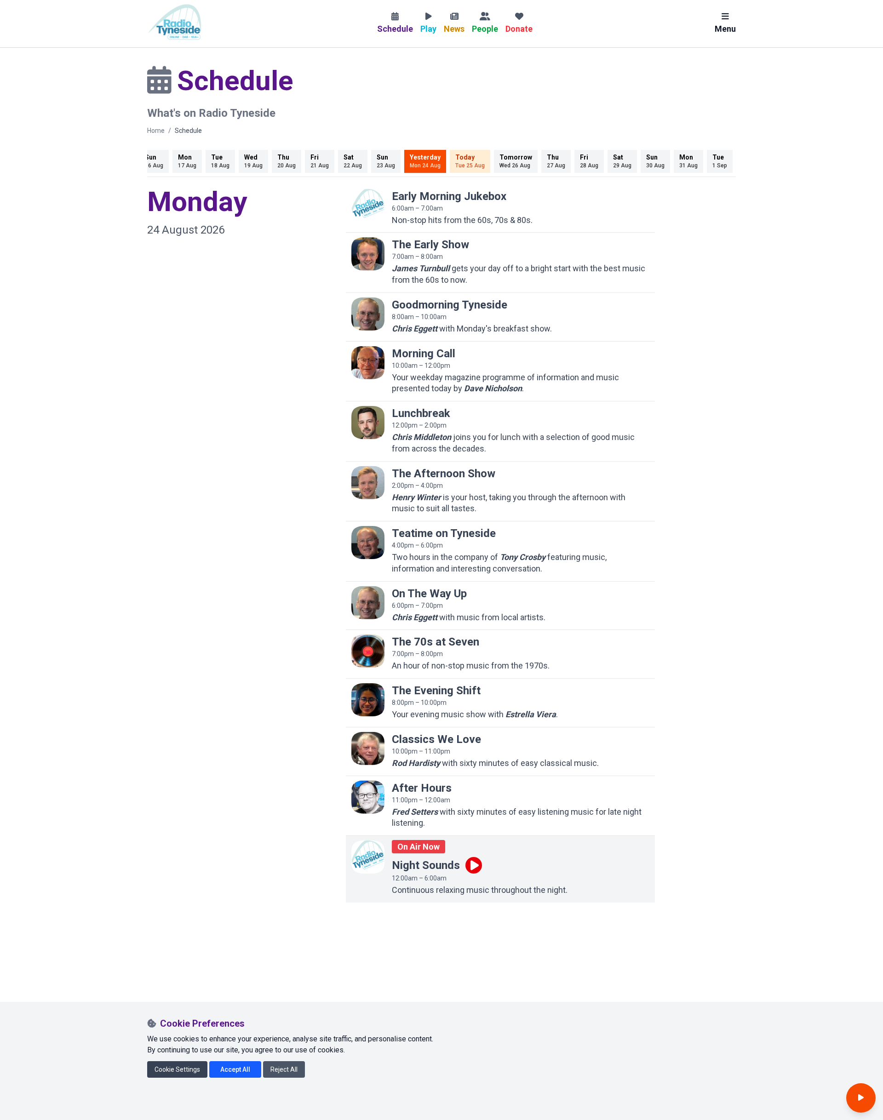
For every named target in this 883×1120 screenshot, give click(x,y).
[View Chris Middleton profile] (367, 422)
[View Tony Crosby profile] (367, 542)
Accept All (235, 1069)
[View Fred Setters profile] (367, 797)
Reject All (284, 1069)
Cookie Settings (177, 1069)
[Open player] (861, 1098)
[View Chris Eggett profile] (367, 314)
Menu (725, 29)
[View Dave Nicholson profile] (367, 362)
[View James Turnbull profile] (367, 253)
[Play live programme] (473, 865)
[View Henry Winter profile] (367, 482)
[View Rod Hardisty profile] (367, 748)
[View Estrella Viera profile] (367, 699)
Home (156, 130)
